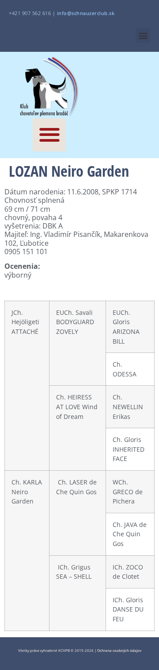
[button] (143, 35)
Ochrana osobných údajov (119, 650)
